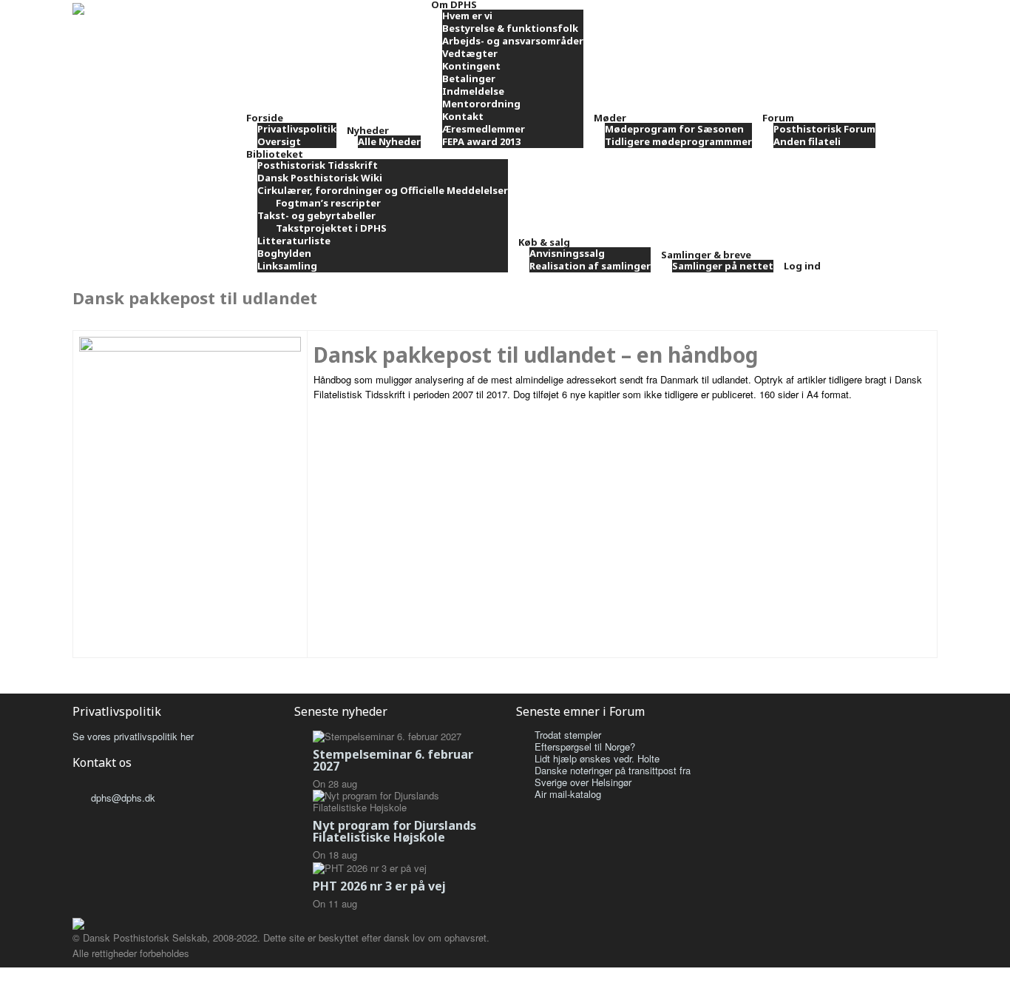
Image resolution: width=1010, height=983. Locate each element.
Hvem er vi (467, 15)
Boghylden (284, 253)
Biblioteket (274, 154)
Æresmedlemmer (483, 128)
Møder (610, 117)
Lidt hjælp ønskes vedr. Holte (597, 758)
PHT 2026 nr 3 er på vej (379, 886)
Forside (264, 117)
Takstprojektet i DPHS (331, 228)
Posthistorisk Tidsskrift (317, 165)
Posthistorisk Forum (824, 128)
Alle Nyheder (389, 141)
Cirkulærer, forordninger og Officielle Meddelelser (382, 190)
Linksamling (287, 265)
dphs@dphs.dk (123, 798)
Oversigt (279, 141)
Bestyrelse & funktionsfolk (510, 28)
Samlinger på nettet (722, 265)
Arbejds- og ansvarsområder (512, 40)
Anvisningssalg (567, 253)
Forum (778, 117)
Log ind (802, 265)
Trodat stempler (568, 735)
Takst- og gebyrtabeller (316, 215)
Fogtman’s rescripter (328, 202)
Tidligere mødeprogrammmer (678, 141)
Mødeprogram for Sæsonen (674, 128)
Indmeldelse (473, 91)
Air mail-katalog (568, 794)
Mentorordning (481, 103)
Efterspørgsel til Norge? (585, 746)
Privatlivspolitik (296, 128)
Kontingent (471, 66)
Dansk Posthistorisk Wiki (319, 177)
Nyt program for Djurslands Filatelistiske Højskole (394, 831)
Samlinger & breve (706, 254)
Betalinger (468, 78)
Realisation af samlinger (590, 265)
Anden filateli (807, 141)
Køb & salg (544, 242)
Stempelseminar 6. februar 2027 (393, 760)
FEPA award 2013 (481, 141)
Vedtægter (470, 53)
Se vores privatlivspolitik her (133, 736)
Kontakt (463, 116)
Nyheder (368, 130)
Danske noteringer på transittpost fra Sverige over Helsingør (613, 776)
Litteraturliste (294, 240)
